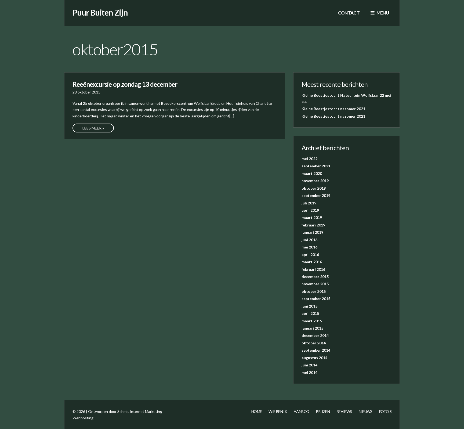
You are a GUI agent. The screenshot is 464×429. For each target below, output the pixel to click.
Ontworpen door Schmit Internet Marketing (125, 411)
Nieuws (365, 411)
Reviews (344, 411)
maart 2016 (312, 261)
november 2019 (315, 180)
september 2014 (316, 350)
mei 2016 (309, 247)
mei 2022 (309, 158)
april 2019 (310, 210)
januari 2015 (312, 328)
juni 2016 (309, 239)
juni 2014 (309, 365)
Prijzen (323, 411)
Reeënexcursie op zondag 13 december (125, 84)
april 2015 (310, 313)
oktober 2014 (314, 343)
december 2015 (315, 276)
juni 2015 (309, 306)
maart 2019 (312, 217)
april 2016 (310, 254)
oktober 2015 (314, 291)
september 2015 (316, 298)
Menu (382, 13)
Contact (349, 13)
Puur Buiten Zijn (100, 12)
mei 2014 (309, 372)
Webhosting (83, 418)
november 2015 (315, 284)
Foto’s (385, 411)
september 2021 (316, 166)
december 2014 (315, 335)
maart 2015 (312, 321)
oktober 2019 (314, 188)
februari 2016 (313, 269)
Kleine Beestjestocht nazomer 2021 (333, 108)
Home (256, 411)
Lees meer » (93, 128)
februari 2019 (313, 225)
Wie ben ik (278, 411)
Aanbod (301, 411)
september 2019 (316, 195)
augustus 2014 (314, 357)
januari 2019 (312, 232)
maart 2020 (312, 173)
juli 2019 (309, 203)
